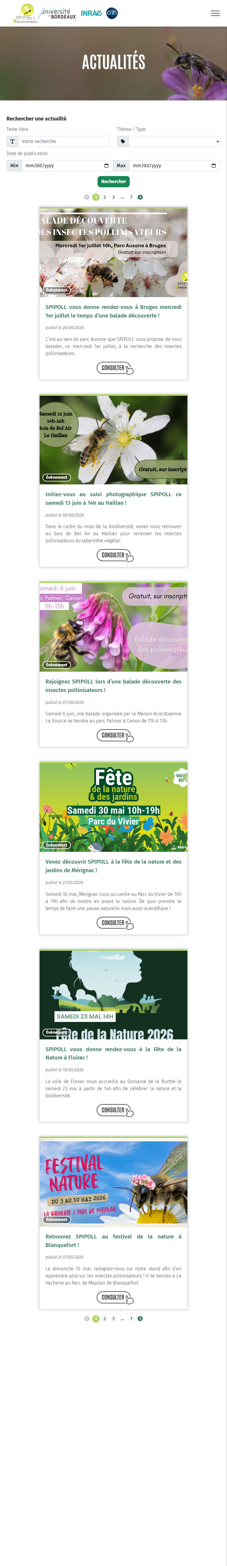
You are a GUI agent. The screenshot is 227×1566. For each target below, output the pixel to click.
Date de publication (27, 153)
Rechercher (113, 181)
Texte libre (17, 129)
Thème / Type (131, 129)
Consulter (113, 367)
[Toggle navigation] (215, 13)
